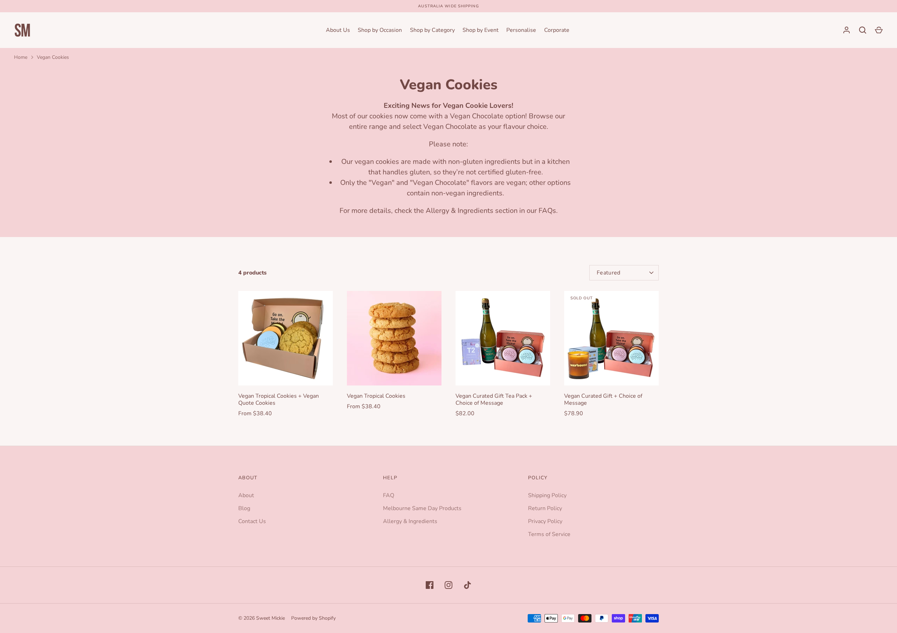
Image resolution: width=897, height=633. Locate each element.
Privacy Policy (545, 521)
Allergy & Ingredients (410, 521)
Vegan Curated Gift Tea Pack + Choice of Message (494, 399)
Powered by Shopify (313, 618)
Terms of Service (549, 534)
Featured (609, 273)
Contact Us (252, 521)
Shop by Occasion (380, 30)
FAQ (388, 495)
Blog (244, 508)
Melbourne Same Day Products (422, 508)
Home (20, 57)
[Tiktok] (467, 585)
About (246, 495)
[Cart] (878, 30)
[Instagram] (448, 585)
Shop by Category (432, 30)
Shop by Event (481, 30)
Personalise (521, 30)
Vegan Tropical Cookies (376, 396)
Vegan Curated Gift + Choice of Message (603, 399)
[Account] (846, 30)
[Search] (862, 30)
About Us (338, 30)
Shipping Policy (547, 495)
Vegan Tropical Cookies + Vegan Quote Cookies (278, 399)
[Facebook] (429, 585)
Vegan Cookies (53, 57)
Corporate (556, 30)
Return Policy (545, 508)
